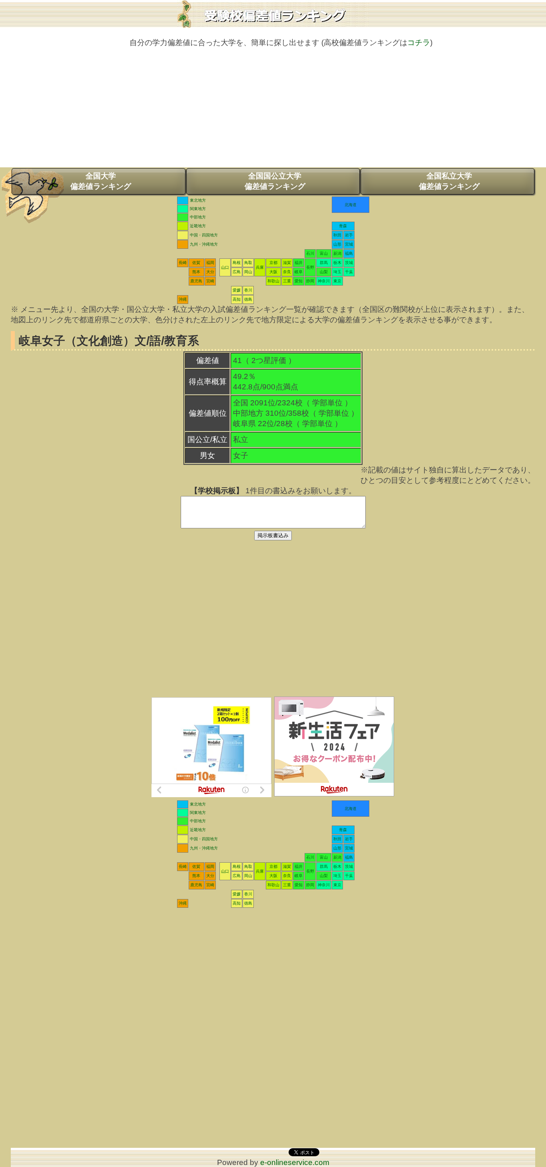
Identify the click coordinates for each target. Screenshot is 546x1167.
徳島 (248, 299)
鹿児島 (196, 281)
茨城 (349, 262)
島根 (237, 262)
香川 (248, 290)
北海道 (351, 204)
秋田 (337, 235)
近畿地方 (198, 226)
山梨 (324, 272)
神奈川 (324, 281)
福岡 (210, 262)
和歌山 (273, 281)
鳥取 (248, 262)
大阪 (273, 272)
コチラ (418, 42)
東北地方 (198, 200)
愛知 (299, 281)
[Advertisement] (273, 111)
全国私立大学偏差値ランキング (449, 181)
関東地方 (198, 208)
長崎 (183, 262)
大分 (210, 272)
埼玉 (337, 272)
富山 (324, 253)
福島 (349, 253)
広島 (237, 272)
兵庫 (260, 267)
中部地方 (198, 217)
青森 (343, 226)
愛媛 (237, 290)
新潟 (337, 253)
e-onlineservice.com (294, 1162)
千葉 (349, 272)
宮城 (349, 244)
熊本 (196, 272)
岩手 (349, 235)
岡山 (248, 272)
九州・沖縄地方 (204, 244)
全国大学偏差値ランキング (100, 181)
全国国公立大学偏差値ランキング (275, 181)
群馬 (324, 262)
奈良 (287, 272)
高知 (237, 299)
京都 (273, 262)
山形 (337, 244)
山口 (225, 267)
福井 (299, 262)
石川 (310, 253)
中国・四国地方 (204, 235)
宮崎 (210, 281)
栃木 (337, 262)
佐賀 (196, 262)
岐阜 (299, 272)
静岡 (310, 281)
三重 (287, 281)
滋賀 (287, 262)
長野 (310, 267)
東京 (337, 281)
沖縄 (183, 299)
